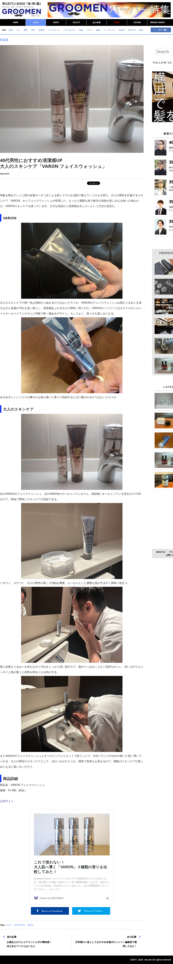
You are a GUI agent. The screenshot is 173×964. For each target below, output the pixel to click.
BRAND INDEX (157, 22)
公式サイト (7, 801)
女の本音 (97, 22)
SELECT (76, 22)
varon (8, 924)
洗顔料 (30, 924)
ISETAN (137, 22)
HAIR (15, 22)
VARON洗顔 (19, 924)
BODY (56, 22)
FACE (35, 22)
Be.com (148, 959)
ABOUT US (160, 552)
